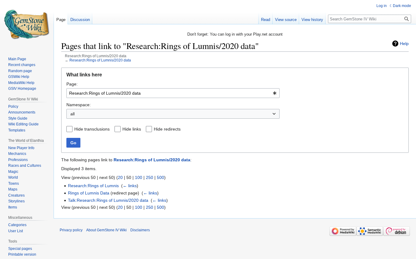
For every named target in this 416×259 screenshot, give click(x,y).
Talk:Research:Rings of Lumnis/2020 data (108, 200)
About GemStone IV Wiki (106, 230)
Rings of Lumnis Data (88, 193)
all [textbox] (72, 113)
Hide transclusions (92, 129)
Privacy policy (71, 230)
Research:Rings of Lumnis (93, 185)
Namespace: (78, 104)
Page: (72, 84)
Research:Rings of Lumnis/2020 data (100, 60)
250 (149, 177)
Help (404, 43)
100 (138, 177)
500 (160, 177)
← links (130, 185)
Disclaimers (140, 230)
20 (120, 177)
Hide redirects (167, 129)
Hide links (131, 129)
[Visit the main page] (26, 24)
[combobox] (173, 93)
